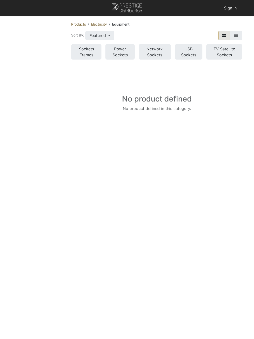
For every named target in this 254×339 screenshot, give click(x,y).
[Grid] (224, 35)
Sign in (230, 7)
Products (78, 24)
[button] (99, 35)
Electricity (99, 24)
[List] (236, 35)
